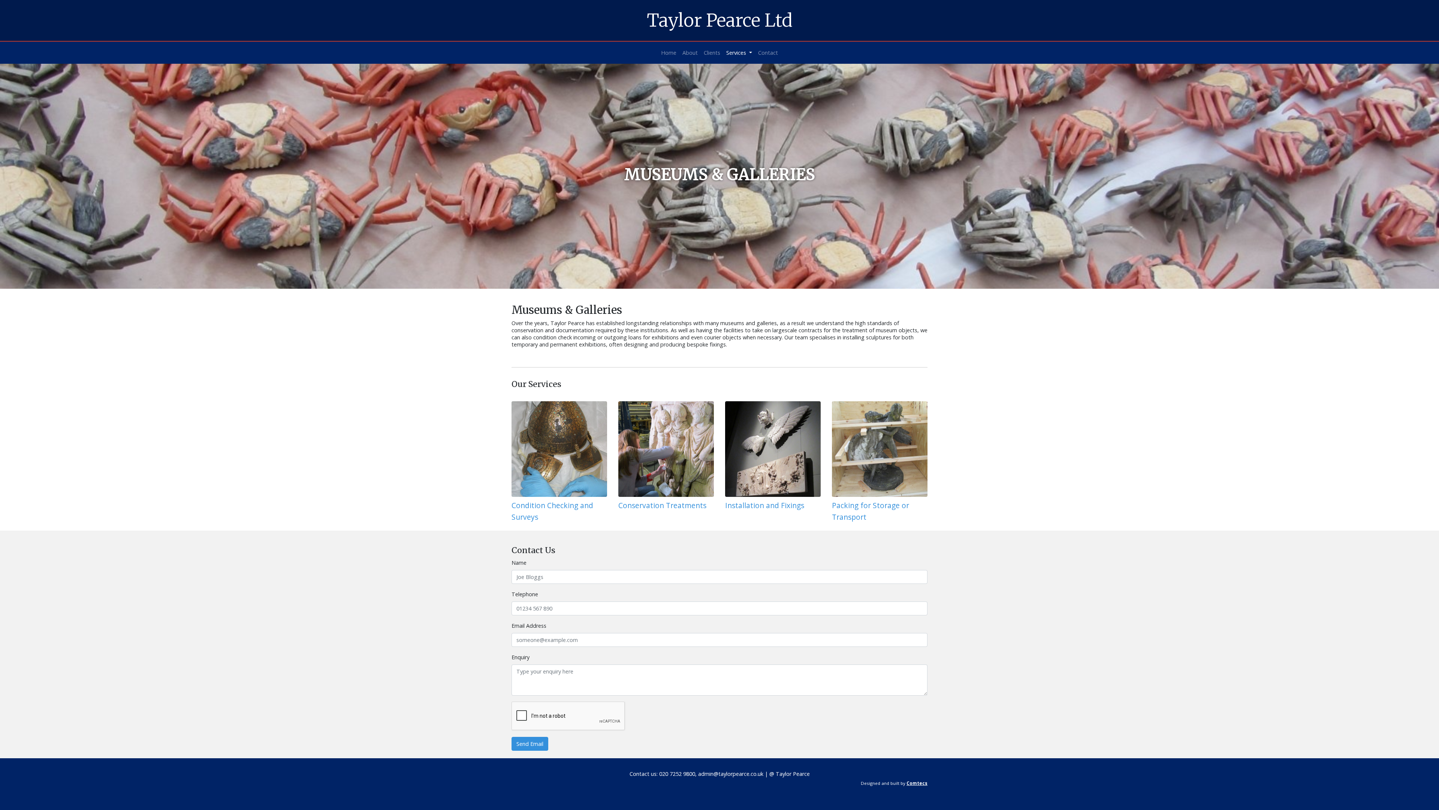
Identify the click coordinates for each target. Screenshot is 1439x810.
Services (737, 52)
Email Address (529, 625)
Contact (768, 52)
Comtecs (916, 783)
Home (668, 52)
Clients (712, 52)
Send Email (529, 743)
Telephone (525, 594)
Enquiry (521, 657)
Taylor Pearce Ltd (720, 20)
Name (519, 562)
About (690, 52)
